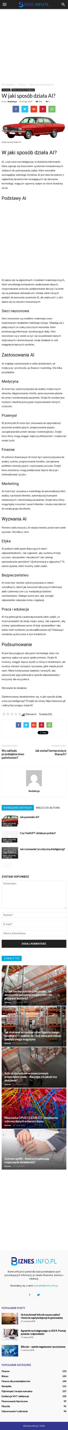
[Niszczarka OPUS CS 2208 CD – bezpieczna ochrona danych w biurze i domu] (34, 1108)
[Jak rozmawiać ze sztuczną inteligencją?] (10, 853)
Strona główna (8, 84)
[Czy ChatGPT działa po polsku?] (10, 837)
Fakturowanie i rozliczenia (15, 1411)
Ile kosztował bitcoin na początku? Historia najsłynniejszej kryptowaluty (42, 1316)
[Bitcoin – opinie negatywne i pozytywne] (10, 1351)
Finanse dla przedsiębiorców (16, 1381)
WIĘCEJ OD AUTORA (48, 807)
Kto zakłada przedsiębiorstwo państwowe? (13, 754)
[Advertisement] (34, 45)
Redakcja (12, 101)
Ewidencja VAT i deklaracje (15, 1396)
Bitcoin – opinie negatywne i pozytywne (43, 1346)
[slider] (11, 714)
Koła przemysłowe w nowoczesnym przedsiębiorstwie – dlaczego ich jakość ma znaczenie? (30, 1077)
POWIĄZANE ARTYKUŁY (18, 807)
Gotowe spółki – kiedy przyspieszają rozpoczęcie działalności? (26, 1160)
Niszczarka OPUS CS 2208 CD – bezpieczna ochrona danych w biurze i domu (31, 1119)
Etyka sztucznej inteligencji (23, 90)
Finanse (6, 1371)
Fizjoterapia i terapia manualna (17, 1391)
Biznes (5, 1376)
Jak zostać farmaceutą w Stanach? (50, 752)
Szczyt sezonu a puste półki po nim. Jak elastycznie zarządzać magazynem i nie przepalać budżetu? (28, 995)
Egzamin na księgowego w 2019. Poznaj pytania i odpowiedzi (43, 1332)
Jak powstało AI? (29, 816)
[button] (63, 4)
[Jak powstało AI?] (10, 820)
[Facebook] (29, 1295)
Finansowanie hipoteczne (15, 1401)
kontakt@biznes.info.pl (46, 1285)
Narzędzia (6, 1386)
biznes (7, 1002)
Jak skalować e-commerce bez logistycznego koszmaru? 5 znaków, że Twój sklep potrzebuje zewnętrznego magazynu (32, 1035)
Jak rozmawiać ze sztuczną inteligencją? (42, 849)
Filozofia (6, 1406)
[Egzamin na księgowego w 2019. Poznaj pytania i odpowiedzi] (10, 1334)
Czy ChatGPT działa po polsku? (38, 833)
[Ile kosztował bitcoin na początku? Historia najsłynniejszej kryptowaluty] (10, 1318)
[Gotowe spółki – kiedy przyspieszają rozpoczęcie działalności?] (34, 1149)
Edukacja (6, 90)
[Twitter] (38, 1295)
